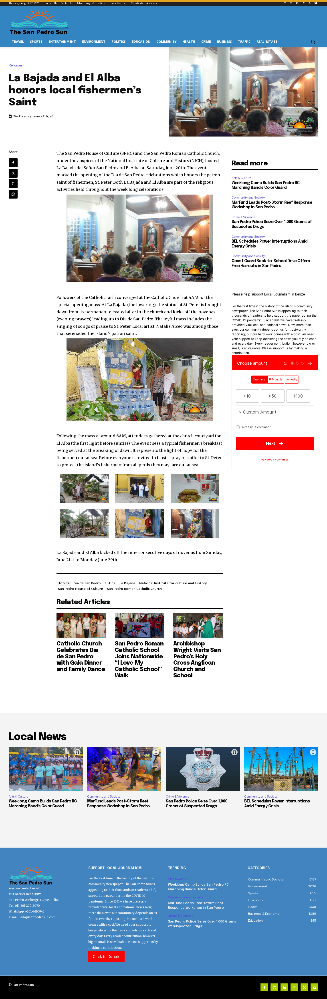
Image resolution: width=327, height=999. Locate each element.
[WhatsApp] (13, 194)
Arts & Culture (241, 178)
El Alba (110, 583)
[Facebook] (284, 3)
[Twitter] (309, 3)
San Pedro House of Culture (80, 588)
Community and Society (248, 197)
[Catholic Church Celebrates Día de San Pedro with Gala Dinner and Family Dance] (81, 625)
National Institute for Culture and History (173, 583)
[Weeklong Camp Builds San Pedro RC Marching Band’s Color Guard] (46, 769)
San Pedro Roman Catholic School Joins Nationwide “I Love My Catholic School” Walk (139, 660)
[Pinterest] (303, 3)
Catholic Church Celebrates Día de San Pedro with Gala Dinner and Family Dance (81, 656)
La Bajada (127, 583)
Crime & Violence (243, 217)
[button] (313, 41)
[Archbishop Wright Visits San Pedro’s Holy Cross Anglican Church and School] (198, 625)
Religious (16, 65)
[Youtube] (315, 3)
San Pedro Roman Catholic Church (134, 588)
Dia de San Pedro (87, 583)
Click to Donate (106, 956)
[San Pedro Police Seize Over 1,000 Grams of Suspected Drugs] (203, 769)
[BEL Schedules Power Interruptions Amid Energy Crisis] (281, 769)
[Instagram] (291, 3)
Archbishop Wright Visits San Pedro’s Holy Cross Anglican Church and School (197, 660)
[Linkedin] (297, 3)
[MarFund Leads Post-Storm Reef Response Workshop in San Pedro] (124, 769)
